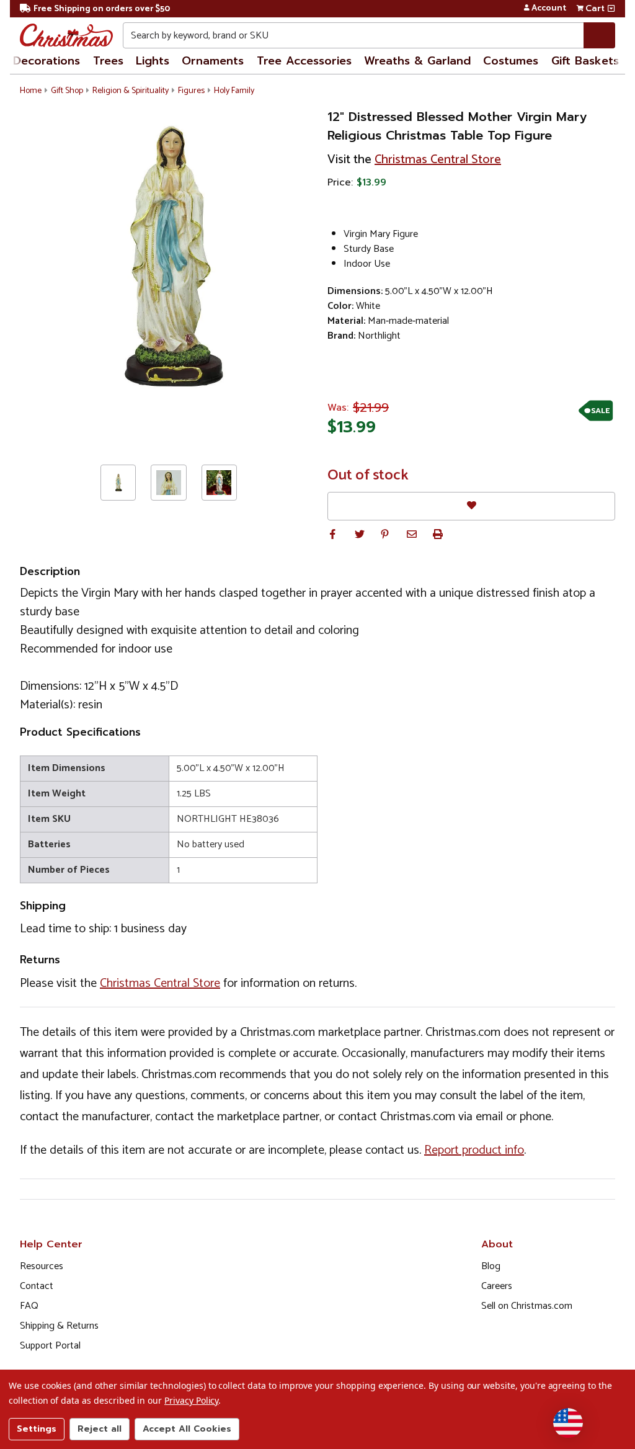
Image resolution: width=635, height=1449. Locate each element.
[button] (332, 534)
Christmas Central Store (438, 159)
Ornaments (213, 60)
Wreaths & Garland (417, 60)
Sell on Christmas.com (526, 1306)
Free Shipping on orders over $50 (101, 9)
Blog (490, 1266)
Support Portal (50, 1345)
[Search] (599, 35)
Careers (496, 1286)
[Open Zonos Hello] (568, 1423)
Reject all (100, 1428)
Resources (41, 1266)
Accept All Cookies (187, 1428)
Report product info (474, 1150)
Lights (152, 60)
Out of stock (368, 476)
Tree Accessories (304, 60)
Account (548, 8)
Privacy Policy (191, 1400)
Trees (108, 60)
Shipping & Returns (59, 1325)
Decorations (46, 60)
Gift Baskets (585, 60)
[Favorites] (471, 506)
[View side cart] (611, 9)
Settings (36, 1428)
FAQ (29, 1306)
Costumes (510, 60)
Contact (36, 1286)
